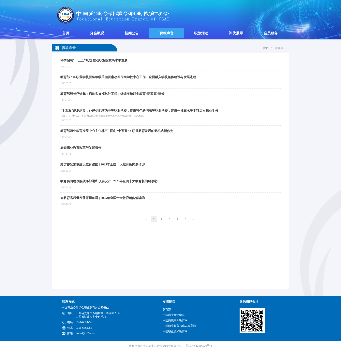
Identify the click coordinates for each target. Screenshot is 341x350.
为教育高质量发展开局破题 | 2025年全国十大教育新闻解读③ (102, 198)
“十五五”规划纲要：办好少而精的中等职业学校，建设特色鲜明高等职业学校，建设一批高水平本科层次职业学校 (139, 110)
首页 (266, 48)
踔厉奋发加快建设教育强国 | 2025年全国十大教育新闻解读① (102, 164)
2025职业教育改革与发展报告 (80, 147)
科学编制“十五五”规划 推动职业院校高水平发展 (93, 60)
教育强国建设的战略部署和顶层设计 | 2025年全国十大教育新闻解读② (108, 181)
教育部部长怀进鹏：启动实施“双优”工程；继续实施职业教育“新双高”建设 (112, 93)
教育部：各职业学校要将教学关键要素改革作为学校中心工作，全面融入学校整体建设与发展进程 (128, 77)
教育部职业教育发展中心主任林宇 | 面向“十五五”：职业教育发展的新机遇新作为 (116, 131)
